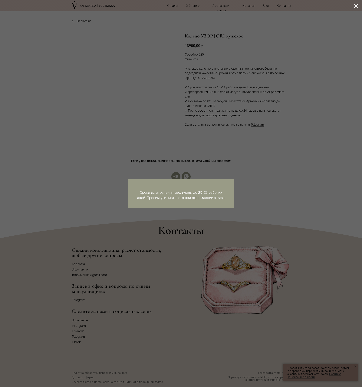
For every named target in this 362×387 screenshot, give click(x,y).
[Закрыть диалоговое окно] (356, 6)
